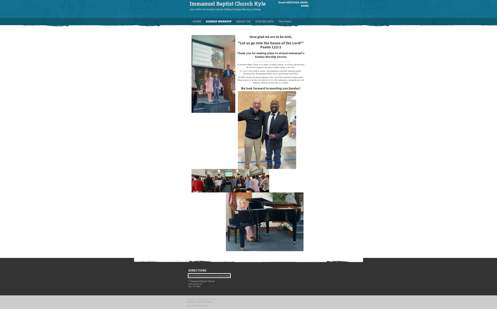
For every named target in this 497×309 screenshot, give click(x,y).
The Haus (284, 21)
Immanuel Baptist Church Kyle (228, 3)
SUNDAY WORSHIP (219, 21)
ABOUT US (243, 21)
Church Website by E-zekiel (196, 305)
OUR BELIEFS (264, 21)
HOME (197, 21)
